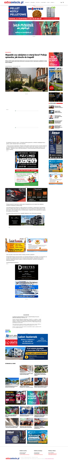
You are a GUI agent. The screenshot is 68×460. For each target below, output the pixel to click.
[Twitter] (8, 331)
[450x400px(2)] (56, 166)
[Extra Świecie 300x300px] (56, 59)
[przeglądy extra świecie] (56, 97)
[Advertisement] (34, 43)
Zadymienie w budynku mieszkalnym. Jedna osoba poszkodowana (39, 427)
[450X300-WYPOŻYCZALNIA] (15, 195)
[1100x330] (26, 353)
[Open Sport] (49, 2)
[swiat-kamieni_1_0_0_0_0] (15, 245)
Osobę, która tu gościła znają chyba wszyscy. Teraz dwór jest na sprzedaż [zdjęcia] (58, 121)
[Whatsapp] (10, 331)
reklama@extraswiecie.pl (52, 454)
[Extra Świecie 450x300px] (37, 398)
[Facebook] (6, 331)
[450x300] (15, 398)
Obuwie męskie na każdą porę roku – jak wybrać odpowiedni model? (11, 427)
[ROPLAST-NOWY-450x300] (37, 195)
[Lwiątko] (56, 179)
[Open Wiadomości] (29, 2)
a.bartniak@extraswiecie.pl (38, 454)
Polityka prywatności (27, 457)
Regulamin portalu (35, 457)
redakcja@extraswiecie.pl (52, 453)
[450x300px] (37, 437)
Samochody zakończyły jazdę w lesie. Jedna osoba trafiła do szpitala (11, 416)
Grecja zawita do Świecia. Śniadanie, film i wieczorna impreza (26, 387)
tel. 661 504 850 (22, 453)
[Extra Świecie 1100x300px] (34, 28)
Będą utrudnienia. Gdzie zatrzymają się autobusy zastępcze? (26, 415)
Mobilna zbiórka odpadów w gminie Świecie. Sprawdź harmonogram (41, 387)
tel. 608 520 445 (36, 453)
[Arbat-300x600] (56, 144)
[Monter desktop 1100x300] (34, 13)
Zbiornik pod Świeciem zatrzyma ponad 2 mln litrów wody (11, 387)
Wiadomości (8, 52)
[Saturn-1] (26, 340)
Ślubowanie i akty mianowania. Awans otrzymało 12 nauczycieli (26, 427)
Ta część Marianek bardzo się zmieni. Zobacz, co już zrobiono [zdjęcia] (40, 374)
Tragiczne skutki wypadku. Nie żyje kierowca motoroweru (58, 112)
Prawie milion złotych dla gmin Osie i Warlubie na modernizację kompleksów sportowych (41, 416)
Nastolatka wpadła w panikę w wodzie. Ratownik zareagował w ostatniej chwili (58, 126)
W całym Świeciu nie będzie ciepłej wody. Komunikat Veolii (26, 374)
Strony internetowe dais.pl (49, 458)
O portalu (21, 457)
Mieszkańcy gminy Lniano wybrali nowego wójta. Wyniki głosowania (58, 116)
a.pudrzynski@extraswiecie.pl (24, 454)
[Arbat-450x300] (15, 437)
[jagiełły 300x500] (56, 79)
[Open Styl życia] (39, 2)
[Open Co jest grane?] (46, 2)
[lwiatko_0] (37, 245)
